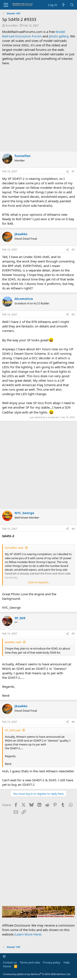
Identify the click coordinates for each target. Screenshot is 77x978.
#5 (73, 633)
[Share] (67, 171)
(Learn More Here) (27, 934)
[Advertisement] (38, 108)
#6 (73, 722)
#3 (73, 314)
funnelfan (12, 25)
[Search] (72, 5)
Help (67, 962)
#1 (73, 171)
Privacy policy (51, 962)
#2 (73, 249)
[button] (4, 956)
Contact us (10, 962)
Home (7, 966)
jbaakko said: (13, 642)
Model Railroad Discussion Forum (33, 33)
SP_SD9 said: (13, 730)
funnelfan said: (14, 548)
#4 (73, 529)
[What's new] (63, 5)
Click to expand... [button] (38, 582)
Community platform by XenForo (37, 974)
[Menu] (6, 5)
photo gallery (58, 36)
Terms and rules (30, 962)
